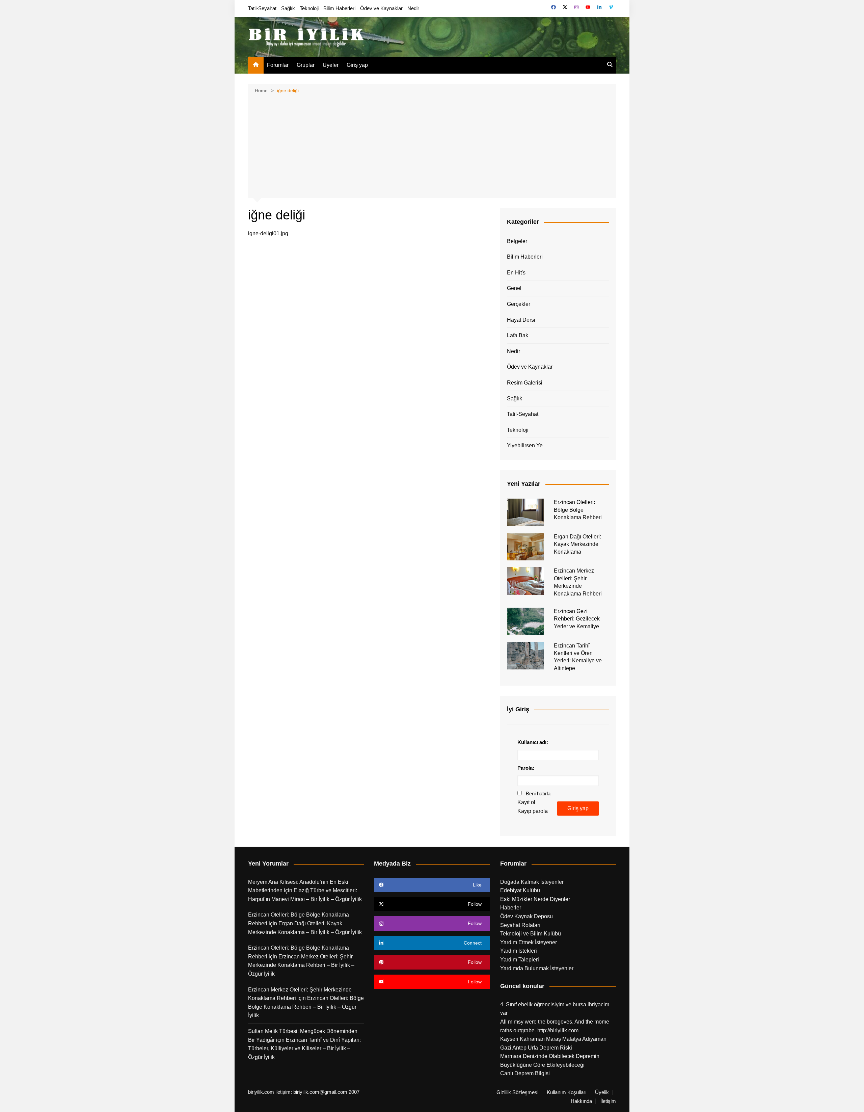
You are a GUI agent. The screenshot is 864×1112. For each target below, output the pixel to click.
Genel (514, 288)
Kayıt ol (526, 802)
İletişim (608, 1101)
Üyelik (602, 1092)
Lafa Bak (517, 335)
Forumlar (278, 65)
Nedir (413, 8)
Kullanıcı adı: (532, 742)
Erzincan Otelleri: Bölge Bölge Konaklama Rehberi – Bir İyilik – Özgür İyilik (306, 1006)
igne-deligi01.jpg (268, 233)
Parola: (525, 768)
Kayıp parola (532, 811)
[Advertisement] (432, 145)
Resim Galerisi (524, 383)
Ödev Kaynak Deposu (526, 916)
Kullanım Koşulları (567, 1092)
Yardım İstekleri (518, 951)
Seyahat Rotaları (520, 925)
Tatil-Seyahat (262, 8)
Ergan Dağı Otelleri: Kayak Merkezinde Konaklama (577, 544)
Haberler (510, 907)
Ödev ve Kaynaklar (381, 8)
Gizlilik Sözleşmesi (517, 1092)
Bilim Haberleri (339, 8)
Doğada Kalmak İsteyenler (532, 882)
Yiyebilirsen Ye (525, 445)
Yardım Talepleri (519, 959)
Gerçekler (518, 304)
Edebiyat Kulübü (520, 890)
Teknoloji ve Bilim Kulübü (530, 933)
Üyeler (331, 65)
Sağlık (288, 8)
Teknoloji (309, 8)
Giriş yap (357, 65)
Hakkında (581, 1101)
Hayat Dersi (521, 320)
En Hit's (516, 272)
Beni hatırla (538, 793)
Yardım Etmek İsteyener (528, 942)
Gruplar (306, 65)
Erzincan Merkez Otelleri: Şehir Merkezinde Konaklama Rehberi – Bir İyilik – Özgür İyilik (301, 965)
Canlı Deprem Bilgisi (525, 1073)
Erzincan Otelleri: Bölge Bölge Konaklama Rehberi (578, 509)
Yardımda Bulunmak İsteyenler (536, 968)
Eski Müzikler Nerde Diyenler (535, 899)
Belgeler (517, 241)
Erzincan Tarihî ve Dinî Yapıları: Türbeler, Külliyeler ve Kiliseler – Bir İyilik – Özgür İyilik (304, 1048)
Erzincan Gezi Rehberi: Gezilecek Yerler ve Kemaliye (577, 618)
